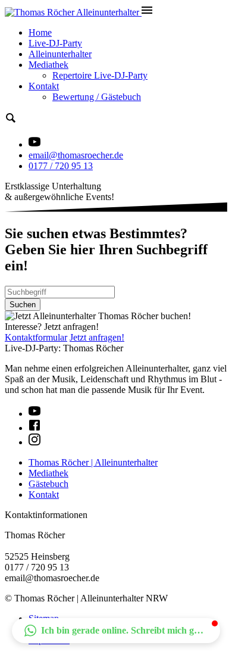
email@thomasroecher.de (76, 155)
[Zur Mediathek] (34, 144)
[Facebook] (34, 428)
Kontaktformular (36, 337)
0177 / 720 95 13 (61, 166)
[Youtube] (34, 413)
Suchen (23, 304)
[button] (116, 630)
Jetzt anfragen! (97, 337)
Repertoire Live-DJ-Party (100, 75)
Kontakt (44, 86)
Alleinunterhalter (60, 54)
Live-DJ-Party (55, 43)
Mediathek (48, 65)
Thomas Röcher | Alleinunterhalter (93, 462)
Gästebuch (48, 484)
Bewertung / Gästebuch (96, 97)
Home (40, 32)
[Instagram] (34, 442)
